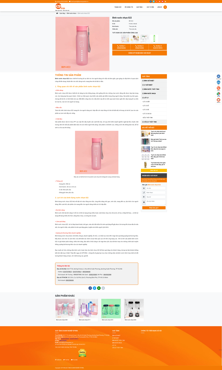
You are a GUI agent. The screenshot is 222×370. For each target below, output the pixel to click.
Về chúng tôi (129, 7)
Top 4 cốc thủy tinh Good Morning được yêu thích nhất (158, 133)
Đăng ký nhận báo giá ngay (139, 53)
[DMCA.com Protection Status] (82, 353)
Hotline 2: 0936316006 (139, 47)
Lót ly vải (146, 109)
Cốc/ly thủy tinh (150, 122)
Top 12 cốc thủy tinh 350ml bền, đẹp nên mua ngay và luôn (158, 149)
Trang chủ (117, 7)
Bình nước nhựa (71, 13)
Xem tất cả (153, 170)
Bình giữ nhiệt (149, 81)
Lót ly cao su (147, 113)
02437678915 (67, 271)
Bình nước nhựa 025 (61, 320)
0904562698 (107, 274)
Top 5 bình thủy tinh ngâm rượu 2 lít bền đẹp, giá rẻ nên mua (158, 164)
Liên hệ (159, 7)
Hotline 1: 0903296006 (121, 47)
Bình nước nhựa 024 (130, 320)
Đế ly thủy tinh (148, 117)
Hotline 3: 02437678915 (157, 47)
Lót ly (146, 98)
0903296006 (86, 271)
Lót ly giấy (146, 101)
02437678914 (77, 271)
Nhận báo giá (153, 208)
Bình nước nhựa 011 (84, 320)
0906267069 (77, 274)
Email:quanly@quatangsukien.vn (79, 1)
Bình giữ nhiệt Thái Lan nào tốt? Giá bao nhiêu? (158, 140)
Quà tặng (139, 7)
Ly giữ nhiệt (148, 85)
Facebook (58, 360)
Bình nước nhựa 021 (107, 320)
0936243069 (93, 274)
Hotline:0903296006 (62, 1)
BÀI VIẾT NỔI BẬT (148, 128)
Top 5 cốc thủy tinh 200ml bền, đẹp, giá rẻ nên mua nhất (158, 156)
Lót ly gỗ (146, 105)
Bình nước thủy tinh (151, 89)
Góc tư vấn (150, 7)
